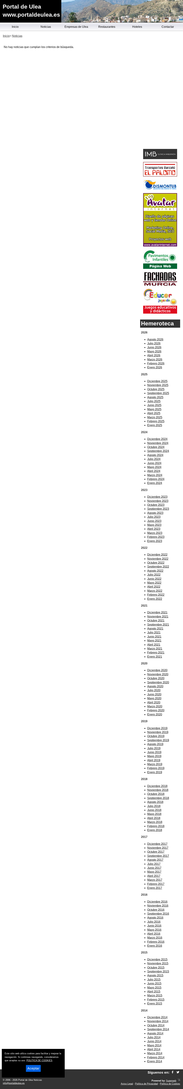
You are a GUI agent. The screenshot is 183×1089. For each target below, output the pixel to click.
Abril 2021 (153, 644)
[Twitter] (178, 1072)
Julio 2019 (153, 748)
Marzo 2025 (154, 417)
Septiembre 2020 (158, 682)
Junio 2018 (154, 810)
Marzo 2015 (154, 995)
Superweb (171, 1080)
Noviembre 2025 (157, 385)
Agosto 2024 (155, 455)
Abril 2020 (153, 702)
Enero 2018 (154, 830)
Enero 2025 (154, 425)
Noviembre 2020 (157, 674)
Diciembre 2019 (157, 728)
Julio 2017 (153, 863)
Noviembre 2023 (157, 500)
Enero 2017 (154, 887)
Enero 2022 (154, 598)
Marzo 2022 (154, 590)
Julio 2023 (153, 516)
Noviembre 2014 (157, 1021)
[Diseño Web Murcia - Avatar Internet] (179, 1080)
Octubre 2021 (155, 620)
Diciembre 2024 (157, 439)
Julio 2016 (153, 921)
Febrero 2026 (155, 363)
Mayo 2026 (154, 351)
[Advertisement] (160, 90)
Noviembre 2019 (157, 732)
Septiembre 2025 (158, 393)
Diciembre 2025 (157, 381)
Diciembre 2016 (157, 901)
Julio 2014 (153, 1037)
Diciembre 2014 (157, 1017)
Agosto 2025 (155, 397)
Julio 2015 (153, 979)
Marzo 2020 (154, 706)
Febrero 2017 (155, 883)
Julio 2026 (153, 343)
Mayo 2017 (154, 871)
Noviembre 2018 (157, 790)
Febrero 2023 (155, 536)
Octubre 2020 (155, 678)
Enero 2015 (154, 1003)
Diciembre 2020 (157, 670)
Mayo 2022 (154, 582)
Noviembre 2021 (157, 616)
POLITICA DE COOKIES (39, 1060)
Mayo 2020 (154, 698)
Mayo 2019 (154, 756)
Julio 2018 (153, 806)
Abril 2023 (153, 528)
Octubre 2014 (155, 1025)
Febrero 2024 (155, 479)
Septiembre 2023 (158, 508)
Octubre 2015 (155, 967)
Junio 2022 (154, 578)
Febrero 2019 (155, 768)
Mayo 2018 (154, 813)
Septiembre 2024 (158, 450)
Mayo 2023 (154, 524)
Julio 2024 (153, 459)
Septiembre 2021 (158, 624)
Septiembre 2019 (158, 740)
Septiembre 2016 (158, 913)
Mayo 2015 (154, 987)
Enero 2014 (154, 1061)
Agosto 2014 (155, 1033)
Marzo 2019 (154, 764)
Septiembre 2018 (158, 798)
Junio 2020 (154, 694)
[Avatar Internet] (160, 245)
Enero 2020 (154, 714)
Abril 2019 (153, 760)
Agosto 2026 (155, 339)
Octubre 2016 (155, 909)
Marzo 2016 (154, 937)
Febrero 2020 (155, 710)
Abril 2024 (153, 471)
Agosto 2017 (155, 859)
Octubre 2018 (155, 793)
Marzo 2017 (154, 879)
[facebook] (172, 1072)
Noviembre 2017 (157, 847)
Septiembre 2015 (158, 971)
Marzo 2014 (154, 1053)
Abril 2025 (153, 413)
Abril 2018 (153, 818)
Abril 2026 (153, 355)
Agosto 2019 (155, 744)
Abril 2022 (153, 586)
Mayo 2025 (154, 409)
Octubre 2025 (155, 389)
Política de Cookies (170, 1083)
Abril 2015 (153, 991)
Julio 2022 (153, 574)
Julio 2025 (153, 401)
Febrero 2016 (155, 941)
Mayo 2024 (154, 467)
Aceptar (33, 1068)
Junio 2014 (154, 1041)
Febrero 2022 (155, 594)
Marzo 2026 (154, 359)
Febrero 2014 (155, 1057)
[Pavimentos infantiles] (160, 267)
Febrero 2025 (155, 421)
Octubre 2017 (155, 851)
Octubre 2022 (155, 562)
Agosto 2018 (155, 802)
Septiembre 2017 (158, 855)
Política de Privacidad (146, 1083)
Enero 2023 (154, 541)
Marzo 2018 (154, 822)
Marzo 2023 (154, 532)
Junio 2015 (154, 983)
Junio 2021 (154, 636)
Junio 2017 (154, 867)
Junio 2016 (154, 925)
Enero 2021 (154, 656)
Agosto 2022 (155, 570)
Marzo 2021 (154, 648)
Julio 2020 (153, 690)
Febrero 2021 (155, 652)
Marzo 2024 (154, 475)
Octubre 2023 (155, 504)
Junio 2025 (154, 405)
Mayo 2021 (154, 640)
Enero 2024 (154, 483)
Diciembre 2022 (157, 554)
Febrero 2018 (155, 826)
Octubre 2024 (155, 447)
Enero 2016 (154, 945)
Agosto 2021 (155, 628)
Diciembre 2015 (157, 959)
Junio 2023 (154, 520)
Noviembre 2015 (157, 963)
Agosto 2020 (155, 686)
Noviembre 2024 (157, 443)
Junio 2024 (154, 463)
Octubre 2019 (155, 736)
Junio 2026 (154, 347)
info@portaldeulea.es (14, 1083)
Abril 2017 (153, 875)
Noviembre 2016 (157, 905)
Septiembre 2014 (158, 1029)
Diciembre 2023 (157, 496)
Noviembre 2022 (157, 558)
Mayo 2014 (154, 1045)
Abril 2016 (153, 933)
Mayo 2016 (154, 929)
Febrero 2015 (155, 999)
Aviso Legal (127, 1083)
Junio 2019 (154, 752)
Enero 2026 (154, 367)
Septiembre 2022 (158, 566)
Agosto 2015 (155, 975)
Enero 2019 (154, 772)
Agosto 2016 (155, 917)
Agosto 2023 (155, 512)
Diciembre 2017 (157, 843)
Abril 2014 (153, 1049)
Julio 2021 (153, 632)
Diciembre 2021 (157, 612)
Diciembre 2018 (157, 786)
